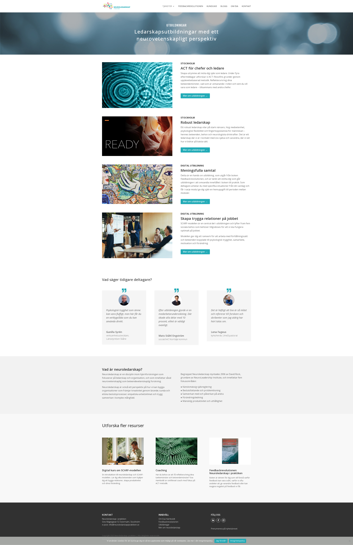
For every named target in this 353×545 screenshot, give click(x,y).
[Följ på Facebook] (218, 520)
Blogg (223, 6)
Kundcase (212, 6)
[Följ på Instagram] (223, 520)
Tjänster (167, 6)
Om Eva (234, 6)
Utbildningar (164, 524)
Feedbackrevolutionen (190, 6)
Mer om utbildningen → (195, 95)
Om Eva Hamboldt (167, 519)
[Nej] (349, 540)
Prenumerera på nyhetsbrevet (224, 528)
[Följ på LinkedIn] (213, 520)
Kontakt (246, 6)
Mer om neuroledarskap (169, 527)
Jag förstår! (221, 541)
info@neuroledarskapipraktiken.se (124, 524)
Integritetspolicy (237, 541)
